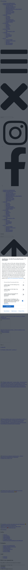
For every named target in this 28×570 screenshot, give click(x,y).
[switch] (23, 285)
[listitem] (14, 282)
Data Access (14, 311)
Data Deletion (6, 311)
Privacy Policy (21, 311)
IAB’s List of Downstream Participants (15, 278)
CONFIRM (8, 306)
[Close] (25, 259)
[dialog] (14, 285)
